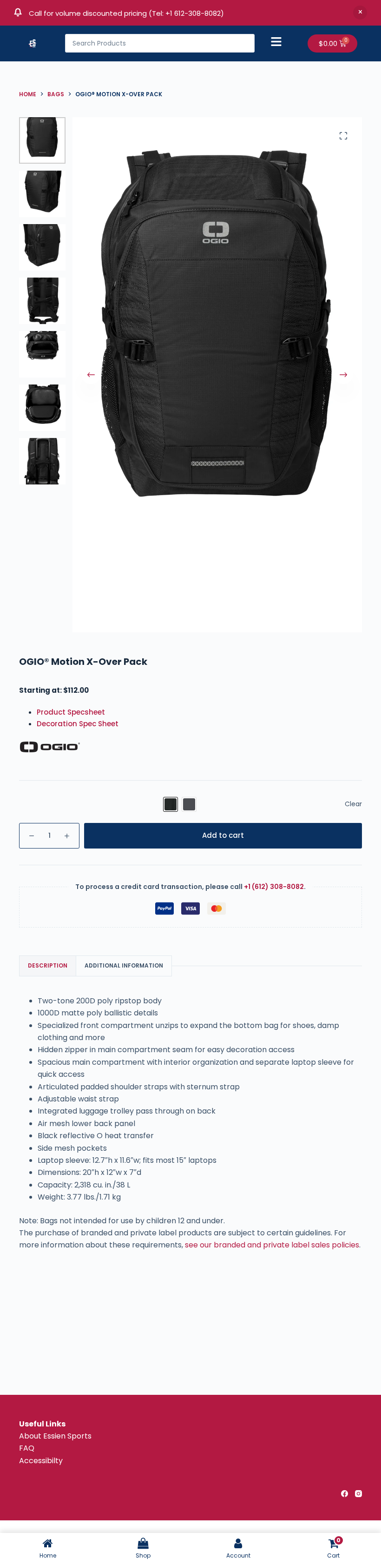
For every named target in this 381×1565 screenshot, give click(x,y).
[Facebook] (344, 1493)
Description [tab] (47, 965)
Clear (353, 804)
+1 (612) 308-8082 (274, 886)
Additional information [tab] (124, 965)
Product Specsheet (71, 712)
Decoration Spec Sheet (77, 724)
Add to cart (223, 835)
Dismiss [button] (360, 13)
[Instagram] (358, 1493)
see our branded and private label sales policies (272, 1245)
